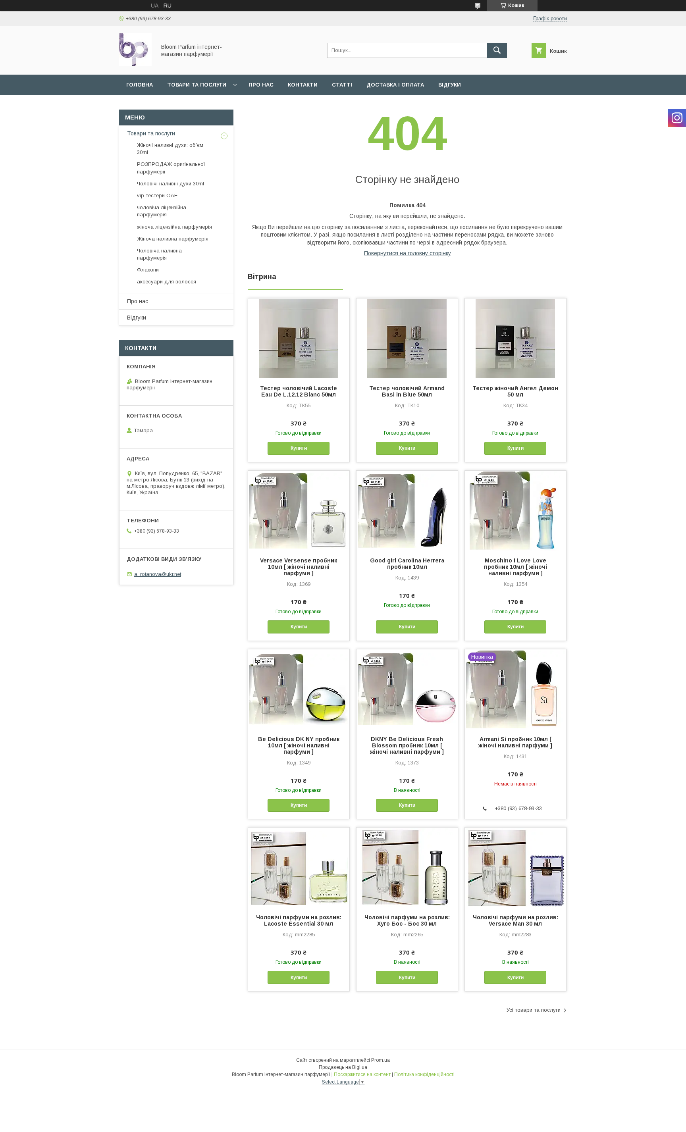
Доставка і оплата (395, 85)
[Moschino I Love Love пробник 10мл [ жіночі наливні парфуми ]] (515, 510)
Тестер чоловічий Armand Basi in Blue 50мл (407, 391)
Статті (342, 85)
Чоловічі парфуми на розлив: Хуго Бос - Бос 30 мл (407, 920)
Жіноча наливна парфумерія (172, 239)
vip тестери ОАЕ (157, 195)
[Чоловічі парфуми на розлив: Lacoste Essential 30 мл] (298, 867)
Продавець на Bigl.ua (343, 1067)
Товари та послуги (196, 85)
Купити (299, 448)
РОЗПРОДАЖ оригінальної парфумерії (171, 167)
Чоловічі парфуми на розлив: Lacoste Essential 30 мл (298, 920)
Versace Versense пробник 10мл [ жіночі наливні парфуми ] (298, 566)
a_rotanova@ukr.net (157, 574)
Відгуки (449, 85)
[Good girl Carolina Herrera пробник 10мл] (407, 510)
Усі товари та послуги (534, 1010)
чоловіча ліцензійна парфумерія (161, 211)
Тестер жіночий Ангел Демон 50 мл (515, 391)
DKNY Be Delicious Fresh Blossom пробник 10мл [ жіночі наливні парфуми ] (407, 745)
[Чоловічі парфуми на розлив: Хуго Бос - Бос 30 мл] (407, 867)
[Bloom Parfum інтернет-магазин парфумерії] (135, 64)
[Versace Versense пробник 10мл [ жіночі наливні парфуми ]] (298, 510)
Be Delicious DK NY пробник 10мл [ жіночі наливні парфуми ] (298, 745)
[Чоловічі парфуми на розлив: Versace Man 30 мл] (515, 867)
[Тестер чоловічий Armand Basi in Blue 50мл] (407, 338)
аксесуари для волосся (166, 282)
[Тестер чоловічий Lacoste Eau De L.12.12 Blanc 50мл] (298, 338)
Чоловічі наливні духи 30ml (170, 184)
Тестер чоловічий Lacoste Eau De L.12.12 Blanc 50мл (298, 391)
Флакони (148, 270)
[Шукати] (497, 50)
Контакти (303, 85)
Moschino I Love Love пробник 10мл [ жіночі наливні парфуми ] (515, 566)
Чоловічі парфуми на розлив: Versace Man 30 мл (515, 920)
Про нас (261, 85)
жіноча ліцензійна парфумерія (174, 227)
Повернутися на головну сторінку (407, 253)
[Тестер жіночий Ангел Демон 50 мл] (515, 338)
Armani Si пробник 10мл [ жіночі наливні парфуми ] (515, 742)
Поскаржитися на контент (362, 1074)
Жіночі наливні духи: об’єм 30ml (170, 148)
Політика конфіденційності (424, 1074)
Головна (139, 85)
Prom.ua (380, 1060)
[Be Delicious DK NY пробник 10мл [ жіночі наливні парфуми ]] (298, 689)
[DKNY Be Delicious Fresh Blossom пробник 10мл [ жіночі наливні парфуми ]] (407, 689)
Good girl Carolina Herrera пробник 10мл (407, 563)
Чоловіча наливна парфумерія (159, 254)
